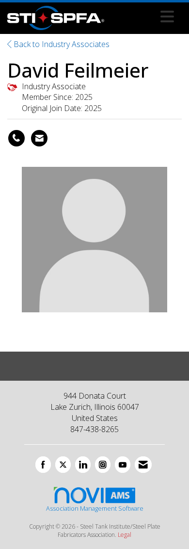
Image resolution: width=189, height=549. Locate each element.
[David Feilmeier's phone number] (16, 138)
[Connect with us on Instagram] (102, 464)
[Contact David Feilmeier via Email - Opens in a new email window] (39, 138)
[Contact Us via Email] (143, 464)
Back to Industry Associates (61, 44)
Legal (124, 535)
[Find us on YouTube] (122, 464)
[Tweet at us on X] (63, 464)
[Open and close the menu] (141, 16)
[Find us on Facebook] (43, 464)
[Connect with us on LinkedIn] (83, 464)
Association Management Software (94, 508)
